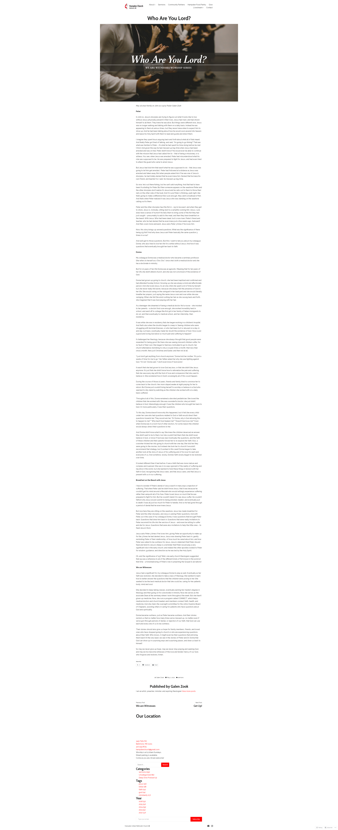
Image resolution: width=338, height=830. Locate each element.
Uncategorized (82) (146, 775)
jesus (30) (142, 784)
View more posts (189, 691)
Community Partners (176, 5)
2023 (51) (142, 810)
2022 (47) (142, 813)
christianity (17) (145, 795)
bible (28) (142, 787)
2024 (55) (142, 807)
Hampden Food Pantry (197, 5)
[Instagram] (211, 825)
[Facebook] (208, 825)
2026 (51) (142, 801)
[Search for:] (148, 765)
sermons (181, 677)
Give (211, 5)
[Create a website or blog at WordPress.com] (149, 826)
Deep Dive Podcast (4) (148, 778)
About (151, 5)
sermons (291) (144, 772)
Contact (209, 8)
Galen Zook (160, 677)
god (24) (142, 792)
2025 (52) (142, 804)
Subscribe (196, 819)
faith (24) (142, 789)
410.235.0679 (141, 747)
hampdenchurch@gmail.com (147, 749)
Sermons (161, 5)
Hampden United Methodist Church (136, 826)
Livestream (197, 8)
